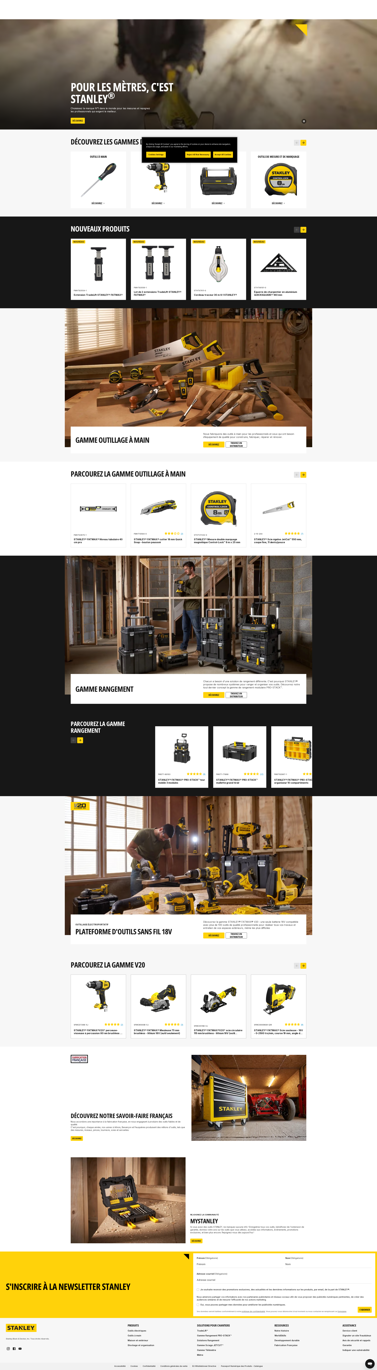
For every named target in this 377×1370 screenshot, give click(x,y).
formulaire (342, 1311)
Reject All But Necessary (198, 154)
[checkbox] (198, 1289)
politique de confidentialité (253, 1311)
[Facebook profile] (14, 1348)
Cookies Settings (155, 154)
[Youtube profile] (20, 1348)
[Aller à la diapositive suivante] (303, 143)
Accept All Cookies (223, 154)
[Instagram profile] (8, 1348)
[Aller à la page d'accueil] (21, 1328)
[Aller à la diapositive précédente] (297, 143)
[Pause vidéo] (304, 121)
